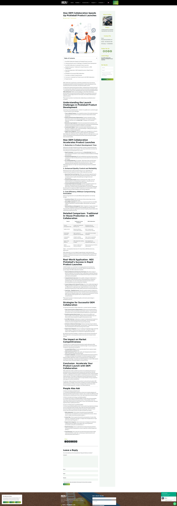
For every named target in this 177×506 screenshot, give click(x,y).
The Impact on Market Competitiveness (73, 75)
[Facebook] (104, 51)
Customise (6, 502)
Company (101, 2)
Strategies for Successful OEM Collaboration (74, 73)
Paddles (77, 2)
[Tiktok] (111, 51)
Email (64, 473)
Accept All (18, 502)
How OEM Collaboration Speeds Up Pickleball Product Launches (78, 61)
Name (64, 469)
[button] (96, 58)
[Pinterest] (76, 441)
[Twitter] (68, 441)
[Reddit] (74, 441)
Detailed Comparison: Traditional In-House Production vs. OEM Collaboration (78, 67)
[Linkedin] (70, 441)
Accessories (85, 2)
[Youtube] (106, 51)
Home (72, 2)
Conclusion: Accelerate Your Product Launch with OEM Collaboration (79, 77)
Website (64, 477)
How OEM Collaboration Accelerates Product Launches (77, 65)
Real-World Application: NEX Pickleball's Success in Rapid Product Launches (79, 71)
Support (94, 2)
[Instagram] (108, 51)
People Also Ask (68, 79)
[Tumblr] (72, 441)
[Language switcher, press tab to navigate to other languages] (109, 3)
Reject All (12, 502)
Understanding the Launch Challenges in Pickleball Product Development (80, 63)
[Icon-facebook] (65, 441)
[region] (12, 499)
